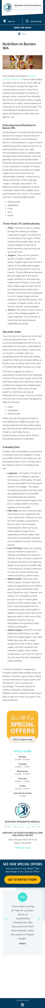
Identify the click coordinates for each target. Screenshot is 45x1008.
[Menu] (22, 1005)
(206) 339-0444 (22, 27)
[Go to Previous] (6, 919)
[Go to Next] (39, 919)
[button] (22, 880)
